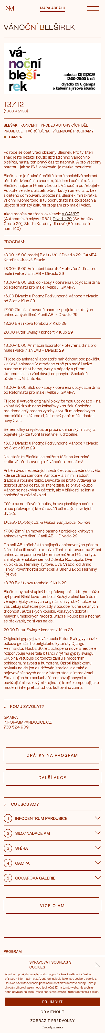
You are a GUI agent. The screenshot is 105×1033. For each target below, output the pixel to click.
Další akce (52, 777)
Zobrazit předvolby (52, 1021)
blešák (11, 125)
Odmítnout (52, 1012)
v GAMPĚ (70, 213)
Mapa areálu (52, 8)
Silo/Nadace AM (28, 833)
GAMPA (15, 137)
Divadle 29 (62, 218)
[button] (97, 964)
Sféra (17, 848)
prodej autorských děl (64, 125)
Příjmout (52, 1002)
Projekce (13, 131)
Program (13, 951)
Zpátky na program (52, 755)
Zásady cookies (52, 1027)
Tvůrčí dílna (38, 131)
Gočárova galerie (31, 878)
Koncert (29, 125)
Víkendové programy (73, 131)
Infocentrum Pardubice (37, 818)
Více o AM (52, 905)
